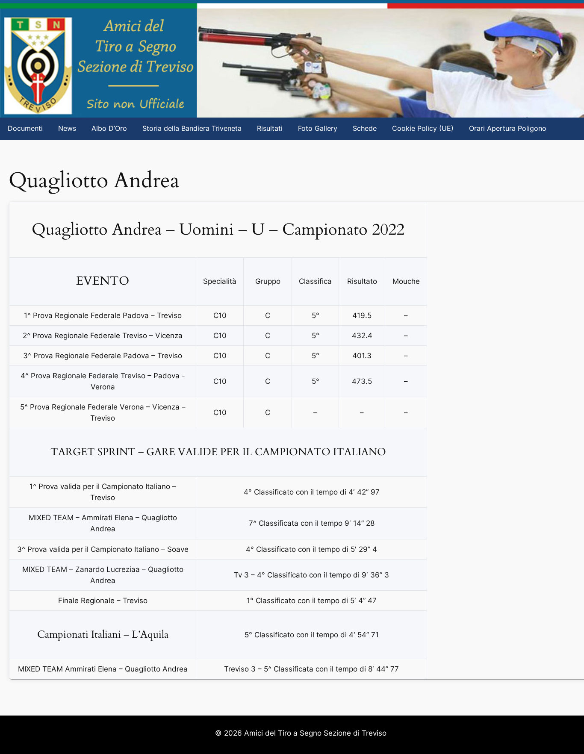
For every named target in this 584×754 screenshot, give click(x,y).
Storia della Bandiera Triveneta (192, 128)
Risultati (270, 128)
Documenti (25, 128)
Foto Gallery (317, 128)
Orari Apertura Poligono (507, 128)
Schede (365, 128)
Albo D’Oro (109, 128)
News (67, 128)
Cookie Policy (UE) (423, 128)
